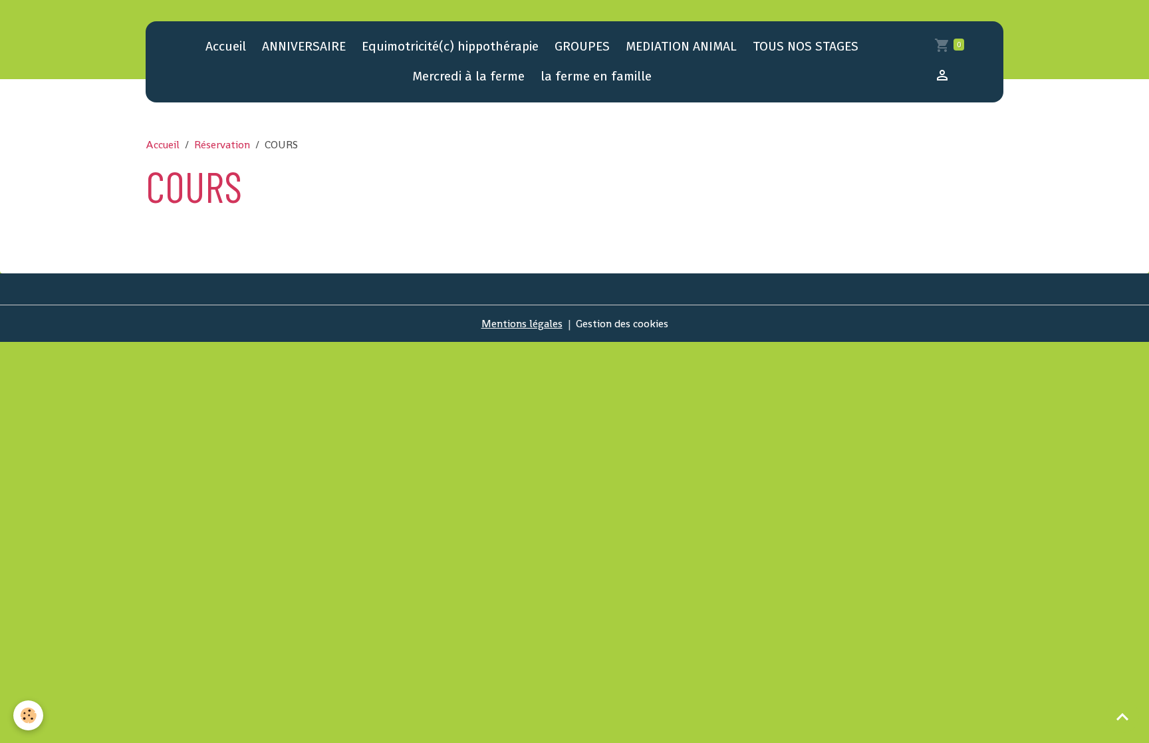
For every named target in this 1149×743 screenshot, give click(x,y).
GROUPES (582, 46)
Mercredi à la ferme (468, 76)
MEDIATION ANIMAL (681, 46)
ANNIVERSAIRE (304, 46)
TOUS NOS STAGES (805, 46)
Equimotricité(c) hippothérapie (450, 46)
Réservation (222, 145)
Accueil (225, 46)
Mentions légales (522, 324)
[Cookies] (28, 715)
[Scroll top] (1122, 716)
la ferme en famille (596, 76)
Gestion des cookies (622, 324)
